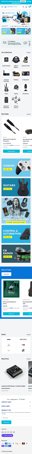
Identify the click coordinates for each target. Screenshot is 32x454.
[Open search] (23, 7)
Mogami (4, 137)
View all (29, 52)
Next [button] (29, 19)
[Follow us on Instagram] (5, 432)
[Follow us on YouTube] (8, 432)
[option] (16, 19)
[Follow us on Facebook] (2, 432)
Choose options (11, 151)
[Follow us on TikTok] (11, 432)
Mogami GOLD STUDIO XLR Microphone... (9, 140)
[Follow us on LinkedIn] (14, 432)
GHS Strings (6, 299)
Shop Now (6, 274)
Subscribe (6, 422)
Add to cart (11, 313)
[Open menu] (2, 6)
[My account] (26, 7)
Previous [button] (2, 19)
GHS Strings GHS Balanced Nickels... (9, 302)
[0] (29, 7)
